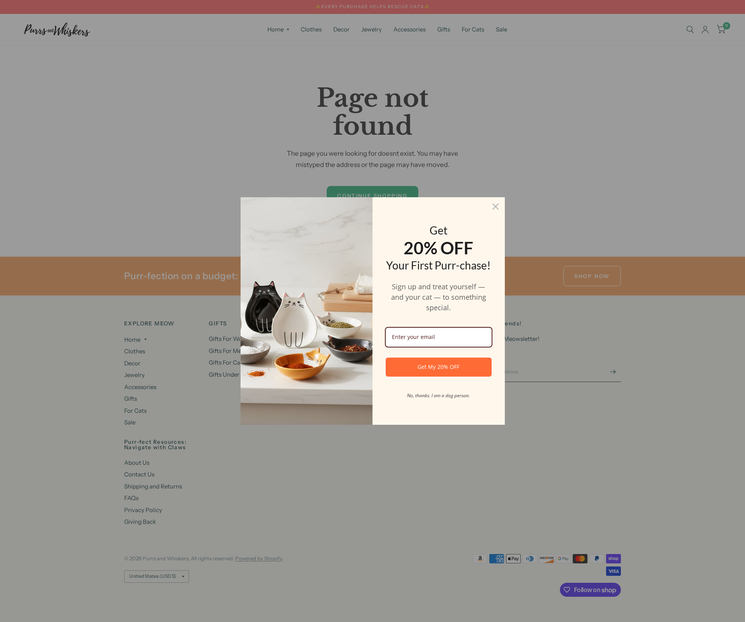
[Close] (495, 206)
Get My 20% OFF (438, 366)
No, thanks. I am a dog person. (438, 395)
